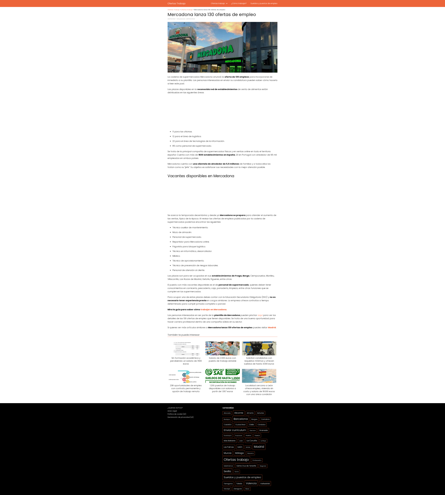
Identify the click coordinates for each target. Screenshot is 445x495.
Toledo (239, 483)
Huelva (248, 435)
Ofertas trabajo (218, 3)
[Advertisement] (222, 113)
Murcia (227, 453)
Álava (247, 489)
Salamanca (228, 466)
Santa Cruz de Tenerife (246, 466)
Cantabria (265, 419)
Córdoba (261, 424)
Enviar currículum (235, 430)
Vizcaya (227, 489)
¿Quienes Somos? (175, 408)
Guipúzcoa (238, 435)
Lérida (248, 447)
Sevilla (227, 471)
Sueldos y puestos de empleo (264, 3)
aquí (260, 315)
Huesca (257, 435)
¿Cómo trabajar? (239, 3)
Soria (237, 472)
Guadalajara (228, 435)
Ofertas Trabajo (177, 3)
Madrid (259, 447)
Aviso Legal (172, 411)
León (239, 447)
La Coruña (252, 440)
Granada (263, 430)
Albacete (227, 413)
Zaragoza (238, 488)
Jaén (241, 441)
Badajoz (227, 419)
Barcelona (241, 419)
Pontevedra (257, 460)
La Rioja (263, 441)
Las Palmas (229, 447)
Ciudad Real (240, 424)
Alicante (238, 412)
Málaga (239, 453)
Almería (250, 413)
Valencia (251, 483)
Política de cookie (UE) (177, 414)
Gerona (253, 430)
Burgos (254, 419)
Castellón (228, 425)
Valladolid (265, 483)
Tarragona (228, 483)
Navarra (250, 453)
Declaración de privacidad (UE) (181, 417)
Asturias (260, 413)
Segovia (263, 466)
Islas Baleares (229, 440)
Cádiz (251, 424)
